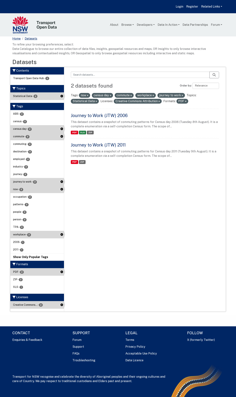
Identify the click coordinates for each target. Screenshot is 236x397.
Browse (126, 25)
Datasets (31, 38)
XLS (82, 132)
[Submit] (214, 75)
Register (192, 6)
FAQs (75, 353)
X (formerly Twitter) (201, 340)
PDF (74, 132)
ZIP (90, 132)
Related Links (210, 6)
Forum (215, 25)
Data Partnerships (195, 25)
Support (78, 346)
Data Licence (134, 360)
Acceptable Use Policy (141, 353)
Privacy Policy (135, 346)
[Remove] (87, 95)
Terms (129, 340)
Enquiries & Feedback (27, 340)
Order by (185, 85)
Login (179, 6)
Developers (144, 25)
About (114, 25)
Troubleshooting (83, 360)
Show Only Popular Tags (30, 257)
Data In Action (167, 25)
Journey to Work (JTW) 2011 (98, 144)
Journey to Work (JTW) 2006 (99, 115)
